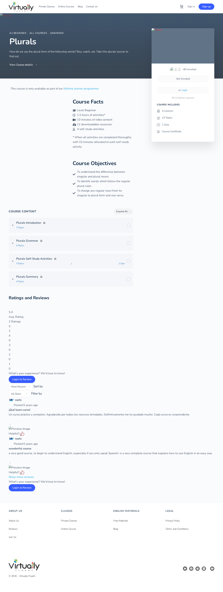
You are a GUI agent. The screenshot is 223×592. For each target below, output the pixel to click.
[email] (185, 569)
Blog (115, 529)
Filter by (36, 394)
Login (184, 90)
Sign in (191, 6)
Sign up (206, 6)
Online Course (68, 529)
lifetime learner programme (81, 89)
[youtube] (212, 569)
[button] (22, 433)
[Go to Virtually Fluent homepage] (21, 6)
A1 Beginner (18, 33)
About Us (14, 520)
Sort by (38, 386)
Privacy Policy (173, 520)
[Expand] (12, 225)
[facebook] (191, 569)
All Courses (38, 33)
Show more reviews (21, 477)
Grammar (56, 33)
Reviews (13, 529)
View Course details (21, 64)
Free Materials (120, 520)
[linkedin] (204, 569)
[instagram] (197, 569)
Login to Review (22, 379)
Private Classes (69, 520)
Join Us (12, 537)
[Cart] (181, 6)
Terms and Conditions (177, 529)
